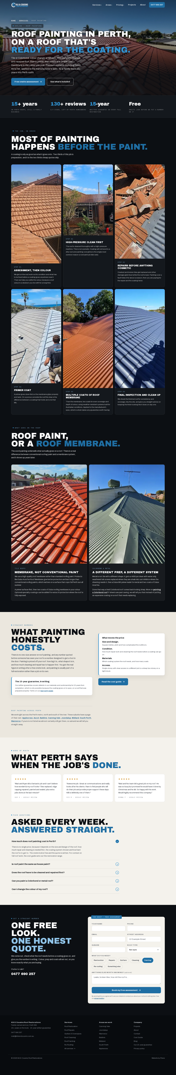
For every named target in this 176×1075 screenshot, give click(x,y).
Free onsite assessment (28, 82)
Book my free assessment (126, 990)
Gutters (123, 960)
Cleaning (135, 960)
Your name (97, 924)
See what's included (60, 82)
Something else (114, 966)
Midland (75, 718)
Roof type (132, 945)
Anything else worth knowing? (112, 972)
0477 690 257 (157, 5)
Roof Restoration (71, 1026)
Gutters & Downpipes (72, 1034)
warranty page (46, 691)
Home (13, 21)
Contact (137, 1034)
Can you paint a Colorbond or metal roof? (65, 881)
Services (96, 5)
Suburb (95, 945)
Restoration (99, 960)
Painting (147, 960)
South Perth (85, 718)
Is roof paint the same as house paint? (65, 864)
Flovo (162, 1058)
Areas (108, 5)
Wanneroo (16, 721)
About (143, 5)
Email (94, 934)
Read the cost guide (113, 682)
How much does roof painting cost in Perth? (65, 841)
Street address (135, 934)
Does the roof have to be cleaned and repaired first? (65, 872)
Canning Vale (54, 718)
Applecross (27, 718)
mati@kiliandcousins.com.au (22, 1036)
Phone (130, 924)
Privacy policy (139, 1048)
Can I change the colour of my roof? (65, 889)
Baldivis (43, 718)
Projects (132, 5)
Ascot (36, 718)
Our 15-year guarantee (143, 1045)
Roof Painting (69, 1041)
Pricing (119, 5)
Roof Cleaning (70, 1037)
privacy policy (99, 998)
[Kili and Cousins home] (19, 4)
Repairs (112, 960)
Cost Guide (138, 1037)
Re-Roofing (68, 1045)
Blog (135, 1041)
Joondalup (66, 718)
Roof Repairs (69, 1030)
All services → (69, 1048)
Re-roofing (98, 966)
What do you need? (101, 955)
